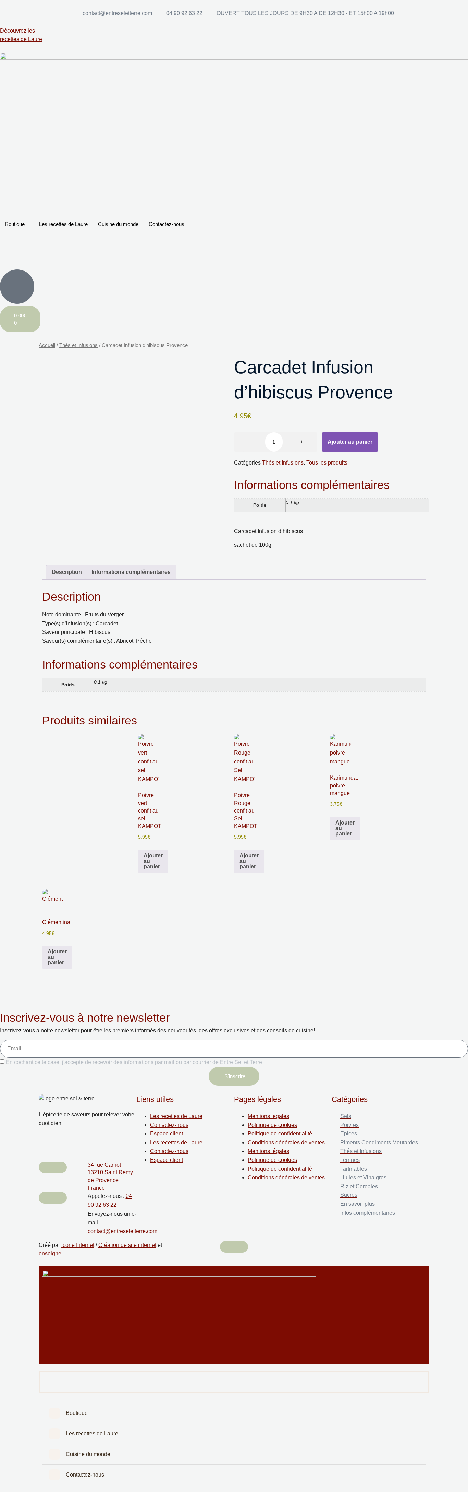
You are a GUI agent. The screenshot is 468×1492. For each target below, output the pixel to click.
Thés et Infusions (78, 345)
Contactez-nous (166, 224)
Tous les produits (326, 463)
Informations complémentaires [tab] (131, 572)
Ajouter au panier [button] (153, 861)
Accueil (47, 345)
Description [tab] (67, 572)
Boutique (15, 224)
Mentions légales (268, 1116)
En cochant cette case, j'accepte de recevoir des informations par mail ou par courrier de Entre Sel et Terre (134, 1062)
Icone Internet (77, 1245)
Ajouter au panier (350, 442)
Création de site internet (127, 1245)
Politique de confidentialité (280, 1133)
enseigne (50, 1253)
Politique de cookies (272, 1125)
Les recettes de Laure (63, 224)
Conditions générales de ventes (286, 1142)
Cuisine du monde (118, 224)
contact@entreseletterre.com (122, 1231)
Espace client (166, 1133)
